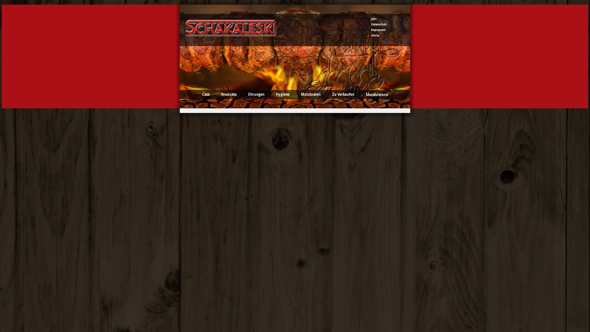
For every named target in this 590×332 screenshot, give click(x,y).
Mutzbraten (311, 94)
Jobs (374, 19)
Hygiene (282, 94)
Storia (375, 35)
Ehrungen (256, 94)
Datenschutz (379, 24)
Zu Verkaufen (343, 94)
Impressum (378, 30)
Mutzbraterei (377, 94)
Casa (206, 94)
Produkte (229, 94)
